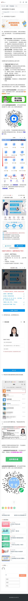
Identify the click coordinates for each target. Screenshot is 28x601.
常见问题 (22, 12)
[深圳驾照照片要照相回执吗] (6, 538)
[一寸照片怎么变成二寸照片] (6, 544)
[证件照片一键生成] (6, 531)
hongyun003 (6, 12)
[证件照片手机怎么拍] (6, 524)
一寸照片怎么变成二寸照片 (16, 544)
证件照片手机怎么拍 (15, 524)
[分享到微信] (3, 508)
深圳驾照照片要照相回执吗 (16, 537)
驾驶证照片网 (3, 2)
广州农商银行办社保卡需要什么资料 (17, 558)
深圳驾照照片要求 (6, 515)
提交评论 (23, 575)
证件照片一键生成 (14, 531)
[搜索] (20, 2)
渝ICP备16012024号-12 (14, 597)
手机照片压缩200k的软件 (16, 551)
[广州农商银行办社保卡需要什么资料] (6, 558)
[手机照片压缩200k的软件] (6, 551)
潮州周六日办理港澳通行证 (20, 515)
